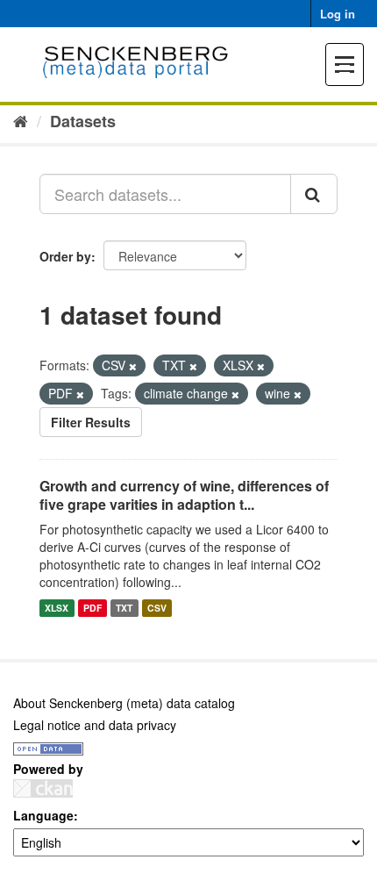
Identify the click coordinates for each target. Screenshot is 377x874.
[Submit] (314, 194)
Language (43, 815)
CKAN (43, 788)
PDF (92, 607)
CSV (157, 607)
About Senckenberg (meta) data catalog (124, 703)
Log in (337, 13)
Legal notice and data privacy (94, 725)
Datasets (83, 121)
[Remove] (133, 366)
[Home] (20, 120)
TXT (124, 607)
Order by (65, 256)
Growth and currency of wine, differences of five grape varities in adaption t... (184, 495)
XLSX (56, 607)
